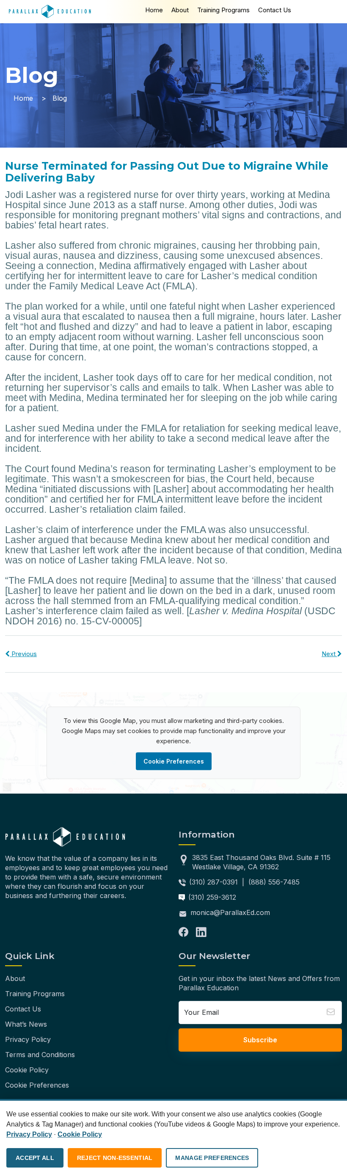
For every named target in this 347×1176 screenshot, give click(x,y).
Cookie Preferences (173, 761)
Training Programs (223, 10)
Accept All (35, 1157)
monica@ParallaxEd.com (230, 912)
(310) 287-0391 (213, 882)
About (180, 10)
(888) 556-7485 (274, 882)
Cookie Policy (27, 1070)
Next (329, 654)
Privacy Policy (28, 1039)
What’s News (26, 1024)
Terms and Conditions (40, 1054)
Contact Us (274, 10)
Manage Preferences (212, 1157)
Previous (23, 654)
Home (154, 10)
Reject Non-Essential (115, 1157)
